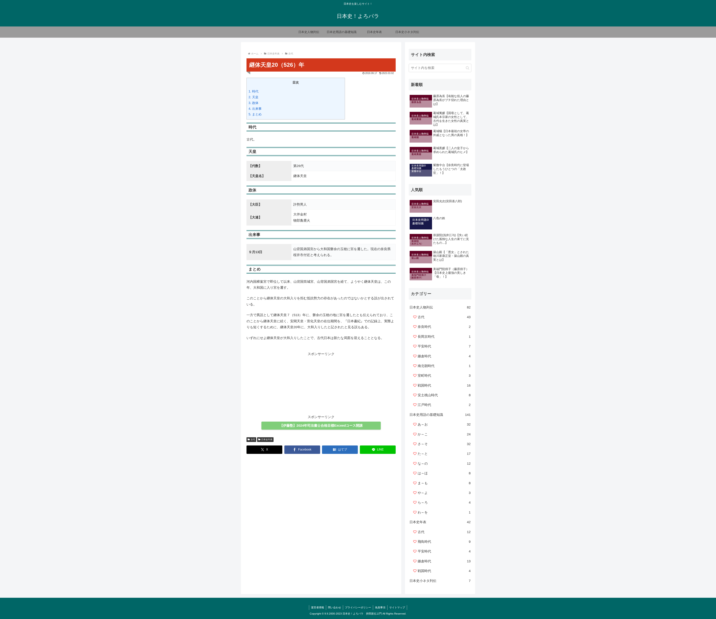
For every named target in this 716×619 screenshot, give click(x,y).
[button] (467, 68)
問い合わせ (334, 607)
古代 (253, 439)
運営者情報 (317, 607)
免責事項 (380, 607)
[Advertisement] (321, 383)
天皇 (253, 97)
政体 (253, 103)
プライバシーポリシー (358, 607)
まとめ (255, 114)
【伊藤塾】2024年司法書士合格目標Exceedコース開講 (321, 425)
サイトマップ (397, 607)
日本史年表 (266, 439)
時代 (253, 91)
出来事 (255, 109)
